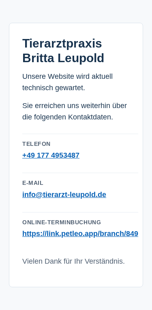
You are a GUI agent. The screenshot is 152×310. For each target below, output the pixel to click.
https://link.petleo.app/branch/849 (80, 234)
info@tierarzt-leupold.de (64, 195)
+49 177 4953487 (50, 155)
